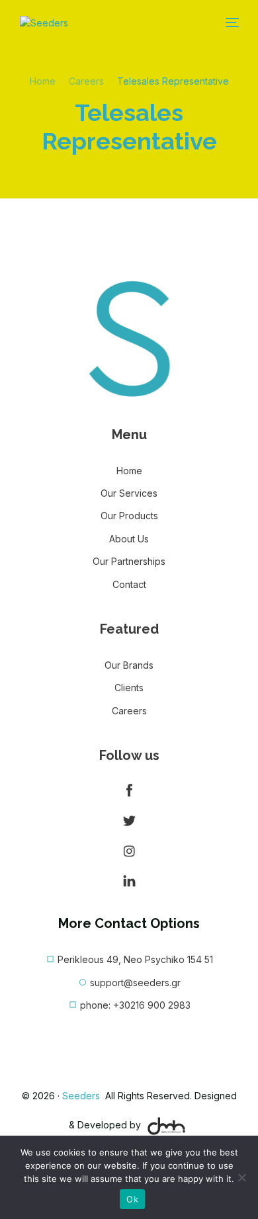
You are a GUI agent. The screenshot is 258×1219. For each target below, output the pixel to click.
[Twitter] (129, 821)
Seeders (82, 1095)
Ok (132, 1199)
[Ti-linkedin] (129, 881)
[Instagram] (129, 850)
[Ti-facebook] (129, 790)
